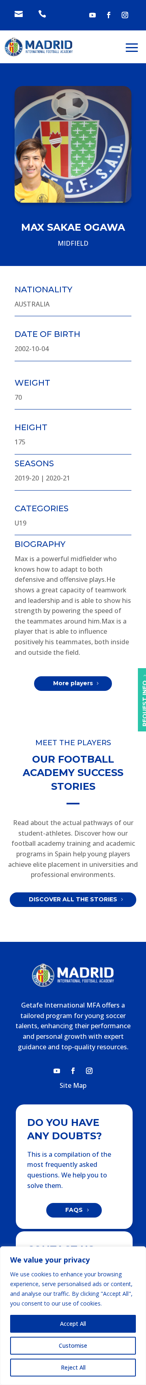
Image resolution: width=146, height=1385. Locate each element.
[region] (73, 1315)
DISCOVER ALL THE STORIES (73, 899)
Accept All (73, 1323)
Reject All (73, 1367)
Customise (73, 1345)
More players (73, 683)
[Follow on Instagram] (124, 15)
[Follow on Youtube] (92, 15)
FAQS (74, 1209)
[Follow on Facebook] (108, 15)
